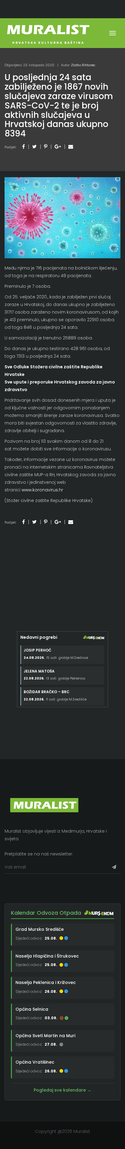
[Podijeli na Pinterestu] (45, 146)
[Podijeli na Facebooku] (23, 146)
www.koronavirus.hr (42, 490)
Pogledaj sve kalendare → (62, 1090)
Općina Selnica (31, 1009)
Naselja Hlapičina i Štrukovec (47, 956)
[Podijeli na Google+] (58, 146)
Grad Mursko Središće (39, 929)
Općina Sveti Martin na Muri (45, 1036)
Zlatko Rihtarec (83, 65)
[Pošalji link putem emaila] (70, 146)
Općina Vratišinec (34, 1062)
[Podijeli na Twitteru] (34, 146)
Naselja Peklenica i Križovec (45, 982)
